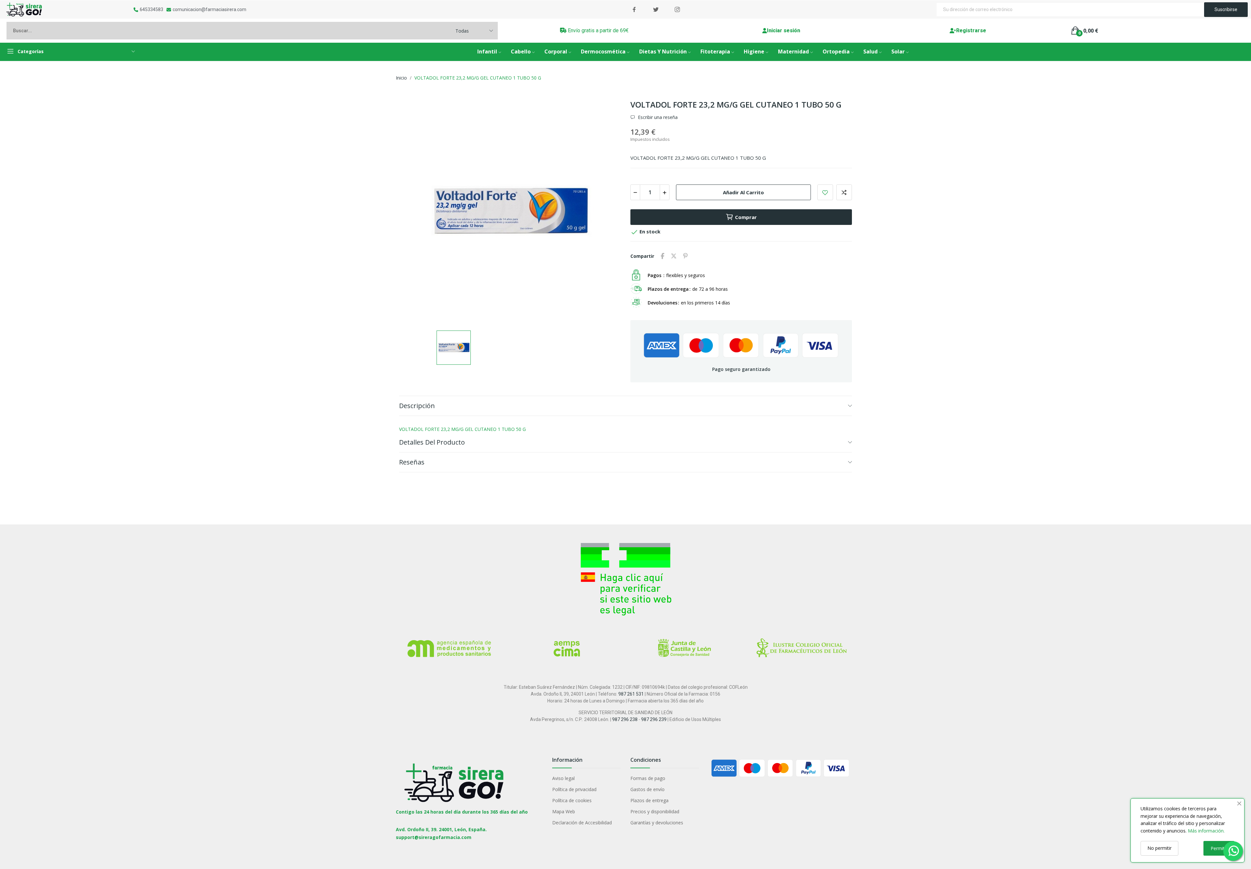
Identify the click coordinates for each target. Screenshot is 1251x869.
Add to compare (844, 192)
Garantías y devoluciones (656, 822)
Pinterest (685, 256)
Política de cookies (572, 800)
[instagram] (677, 10)
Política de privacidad (574, 789)
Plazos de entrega (649, 800)
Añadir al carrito (743, 192)
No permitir (1159, 848)
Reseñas (411, 462)
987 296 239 (654, 719)
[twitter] (656, 10)
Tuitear (674, 256)
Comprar (746, 217)
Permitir (1219, 848)
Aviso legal (563, 778)
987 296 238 (625, 719)
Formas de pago (647, 778)
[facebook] (634, 10)
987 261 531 (631, 694)
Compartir (662, 256)
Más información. (1206, 831)
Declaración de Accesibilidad (582, 822)
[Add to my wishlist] (825, 192)
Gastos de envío (647, 789)
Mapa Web (563, 811)
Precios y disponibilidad (654, 811)
